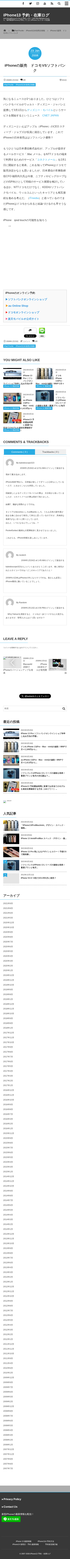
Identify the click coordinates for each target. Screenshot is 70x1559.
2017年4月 (8, 1071)
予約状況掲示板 (51, 1544)
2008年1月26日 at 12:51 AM (32, 468)
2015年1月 (8, 1172)
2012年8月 (8, 1306)
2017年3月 (8, 1076)
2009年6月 (8, 1392)
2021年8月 (8, 908)
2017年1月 (8, 1085)
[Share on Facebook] (23, 3)
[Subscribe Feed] (52, 3)
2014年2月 (8, 1224)
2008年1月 (8, 1445)
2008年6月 (8, 1421)
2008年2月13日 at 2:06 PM (33, 608)
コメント (26, 341)
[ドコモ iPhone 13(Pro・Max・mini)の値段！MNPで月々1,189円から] (45, 378)
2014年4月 (8, 1215)
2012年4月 (8, 1325)
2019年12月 (8, 975)
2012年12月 (8, 1286)
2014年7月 (8, 1200)
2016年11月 (8, 1095)
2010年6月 (8, 1368)
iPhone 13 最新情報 (11, 386)
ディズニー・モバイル (40, 110)
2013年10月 (8, 1243)
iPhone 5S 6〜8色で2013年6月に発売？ (38, 878)
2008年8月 (8, 1411)
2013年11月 (8, 1239)
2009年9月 (8, 1382)
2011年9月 (8, 1358)
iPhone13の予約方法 (46, 1541)
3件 (24, 80)
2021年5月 (8, 918)
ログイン (24, 647)
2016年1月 (8, 1128)
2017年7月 (8, 1057)
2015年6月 (8, 1152)
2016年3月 (8, 1119)
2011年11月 (8, 1349)
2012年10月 (8, 1296)
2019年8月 (8, 994)
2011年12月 (8, 1344)
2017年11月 (8, 1037)
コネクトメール (46, 159)
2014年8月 (8, 1196)
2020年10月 (8, 927)
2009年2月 (8, 1401)
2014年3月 (8, 1219)
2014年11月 (8, 1181)
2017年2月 (8, 1081)
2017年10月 (8, 1042)
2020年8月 (8, 937)
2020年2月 (8, 966)
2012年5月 (8, 1320)
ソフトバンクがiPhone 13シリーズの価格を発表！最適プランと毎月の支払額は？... (43, 774)
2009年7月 (8, 1387)
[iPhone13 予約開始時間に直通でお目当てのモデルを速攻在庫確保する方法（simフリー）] (12, 422)
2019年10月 (8, 985)
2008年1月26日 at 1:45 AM (33, 560)
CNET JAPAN (50, 115)
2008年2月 (8, 1440)
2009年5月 (8, 1397)
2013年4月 (8, 1267)
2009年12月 (8, 1377)
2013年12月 (8, 1234)
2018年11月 (8, 1009)
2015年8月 (8, 1143)
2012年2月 (8, 1334)
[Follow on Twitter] (30, 3)
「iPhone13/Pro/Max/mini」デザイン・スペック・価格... (43, 826)
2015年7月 (8, 1148)
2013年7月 (8, 1258)
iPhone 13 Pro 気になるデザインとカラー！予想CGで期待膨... (43, 852)
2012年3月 (8, 1330)
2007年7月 (8, 1468)
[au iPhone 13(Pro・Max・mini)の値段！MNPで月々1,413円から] (12, 403)
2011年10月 (8, 1353)
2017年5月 (8, 1066)
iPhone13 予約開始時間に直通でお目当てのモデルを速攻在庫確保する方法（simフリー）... (43, 787)
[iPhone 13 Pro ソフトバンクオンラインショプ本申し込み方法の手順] (12, 378)
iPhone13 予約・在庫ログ (26, 15)
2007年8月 (8, 1464)
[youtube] (45, 3)
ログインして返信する (54, 468)
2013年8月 (8, 1253)
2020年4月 (8, 956)
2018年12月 (8, 1004)
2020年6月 (8, 946)
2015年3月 (8, 1167)
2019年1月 (8, 999)
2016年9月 (8, 1104)
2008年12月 (8, 1406)
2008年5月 (8, 1425)
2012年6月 (8, 1315)
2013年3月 (8, 1272)
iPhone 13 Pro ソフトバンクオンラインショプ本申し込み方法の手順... (43, 734)
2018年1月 (8, 1028)
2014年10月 (8, 1186)
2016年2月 (8, 1124)
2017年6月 (8, 1061)
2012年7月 (8, 1310)
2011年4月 (8, 1363)
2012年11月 (8, 1291)
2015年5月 (8, 1157)
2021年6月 (8, 913)
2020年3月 (8, 961)
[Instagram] (37, 3)
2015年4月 (8, 1162)
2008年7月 (8, 1416)
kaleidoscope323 (26, 463)
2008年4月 (8, 1430)
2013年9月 (8, 1248)
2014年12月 (8, 1176)
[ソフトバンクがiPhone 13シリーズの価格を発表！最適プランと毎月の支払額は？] (45, 400)
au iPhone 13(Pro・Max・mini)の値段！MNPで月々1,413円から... (42, 761)
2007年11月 (8, 1454)
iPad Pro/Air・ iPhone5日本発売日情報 (19, 85)
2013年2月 (8, 1277)
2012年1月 (8, 1339)
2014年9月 (8, 1191)
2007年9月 (8, 1459)
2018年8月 (8, 1023)
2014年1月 (8, 1229)
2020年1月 (8, 970)
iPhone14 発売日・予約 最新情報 (26, 1544)
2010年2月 (8, 1373)
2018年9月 (8, 1018)
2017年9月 (8, 1047)
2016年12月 (8, 1090)
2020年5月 (8, 951)
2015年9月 (8, 1138)
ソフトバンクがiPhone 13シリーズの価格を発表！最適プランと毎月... (43, 866)
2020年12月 (8, 922)
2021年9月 (8, 903)
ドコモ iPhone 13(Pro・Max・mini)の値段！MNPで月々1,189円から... (44, 748)
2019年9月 (8, 989)
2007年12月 (8, 1449)
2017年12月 (8, 1033)
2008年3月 (8, 1435)
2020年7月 (8, 942)
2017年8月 (8, 1052)
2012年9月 (8, 1301)
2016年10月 (8, 1100)
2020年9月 (8, 932)
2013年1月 (8, 1282)
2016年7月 (8, 1114)
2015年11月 (8, 1133)
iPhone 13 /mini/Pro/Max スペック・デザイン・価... (43, 838)
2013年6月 (8, 1262)
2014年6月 (8, 1205)
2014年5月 (8, 1210)
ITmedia (34, 198)
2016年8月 (8, 1109)
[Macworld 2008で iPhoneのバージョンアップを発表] (12, 658)
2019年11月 (8, 980)
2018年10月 (8, 1013)
